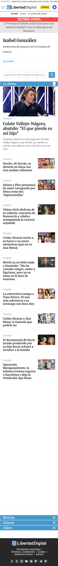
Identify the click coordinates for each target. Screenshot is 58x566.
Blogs (23, 14)
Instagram (22, 561)
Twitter (17, 561)
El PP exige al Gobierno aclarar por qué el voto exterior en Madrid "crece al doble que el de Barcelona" (29, 27)
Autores (14, 14)
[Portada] (21, 7)
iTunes (45, 561)
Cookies (42, 551)
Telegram (41, 561)
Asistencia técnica (24, 554)
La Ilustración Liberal (37, 14)
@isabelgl (8, 61)
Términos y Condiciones (23, 551)
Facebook (12, 561)
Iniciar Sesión (54, 7)
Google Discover (31, 561)
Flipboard (36, 561)
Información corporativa (28, 549)
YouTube (26, 561)
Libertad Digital (29, 543)
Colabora (45, 7)
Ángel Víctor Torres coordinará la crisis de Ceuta (30, 1)
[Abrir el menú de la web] (3, 7)
